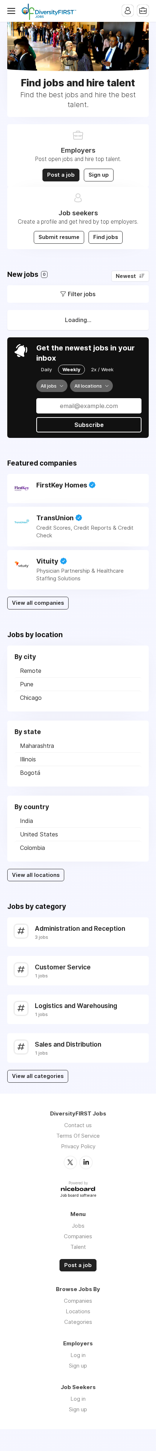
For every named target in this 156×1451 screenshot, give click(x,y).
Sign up (99, 175)
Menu (12, 10)
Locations (78, 1311)
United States (39, 834)
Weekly (71, 369)
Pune (26, 684)
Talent (78, 1246)
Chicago (31, 697)
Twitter (70, 1162)
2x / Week (102, 369)
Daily (46, 369)
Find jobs (105, 237)
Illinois (28, 759)
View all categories (37, 1076)
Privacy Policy (78, 1146)
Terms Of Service (78, 1135)
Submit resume (58, 237)
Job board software (78, 1196)
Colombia (32, 847)
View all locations (35, 875)
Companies (78, 1236)
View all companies (38, 603)
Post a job (61, 175)
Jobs (78, 1225)
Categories (78, 1321)
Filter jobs (81, 294)
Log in (78, 1355)
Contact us (78, 1125)
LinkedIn (86, 1162)
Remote (30, 670)
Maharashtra (37, 745)
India (26, 820)
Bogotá (30, 772)
